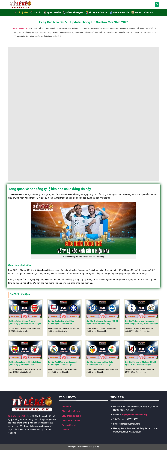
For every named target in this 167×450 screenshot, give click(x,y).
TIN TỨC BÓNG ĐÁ (144, 12)
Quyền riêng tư (69, 425)
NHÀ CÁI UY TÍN (121, 12)
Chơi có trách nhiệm (71, 420)
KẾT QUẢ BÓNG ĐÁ (98, 12)
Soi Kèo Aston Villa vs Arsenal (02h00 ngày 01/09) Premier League (25, 322)
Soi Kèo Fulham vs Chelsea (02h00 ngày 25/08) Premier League (140, 363)
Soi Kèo (37, 12)
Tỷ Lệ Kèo (22, 12)
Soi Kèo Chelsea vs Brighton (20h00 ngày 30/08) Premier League (102, 322)
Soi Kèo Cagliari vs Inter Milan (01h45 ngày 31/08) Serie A (61, 322)
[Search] (157, 4)
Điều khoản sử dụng (71, 416)
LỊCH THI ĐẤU (54, 12)
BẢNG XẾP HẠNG (74, 12)
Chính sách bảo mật (71, 411)
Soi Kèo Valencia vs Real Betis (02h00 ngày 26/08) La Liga (100, 363)
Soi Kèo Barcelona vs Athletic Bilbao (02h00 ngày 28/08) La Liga (25, 363)
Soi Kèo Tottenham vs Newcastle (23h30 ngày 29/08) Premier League (141, 322)
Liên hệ (65, 429)
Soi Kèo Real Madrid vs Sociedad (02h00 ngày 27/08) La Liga (62, 363)
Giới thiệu (66, 406)
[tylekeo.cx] (23, 4)
